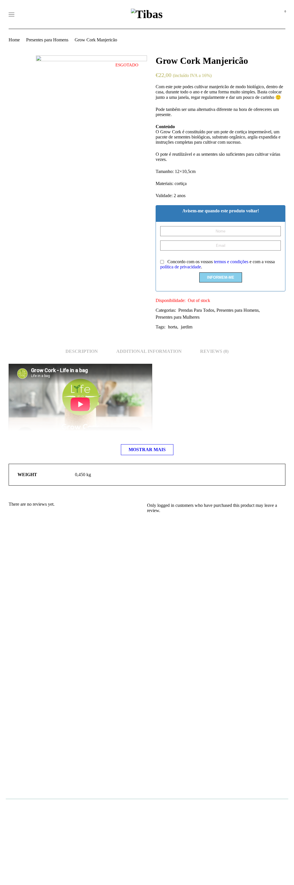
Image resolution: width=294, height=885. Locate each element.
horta (172, 326)
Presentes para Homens (47, 39)
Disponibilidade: (170, 300)
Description (81, 351)
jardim (186, 326)
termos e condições (231, 261)
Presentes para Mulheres (178, 317)
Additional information (149, 351)
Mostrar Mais (147, 449)
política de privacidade (180, 266)
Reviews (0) (214, 351)
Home (14, 39)
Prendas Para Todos (196, 310)
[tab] (81, 351)
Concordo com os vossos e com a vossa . (217, 264)
